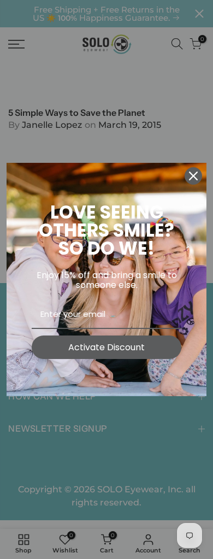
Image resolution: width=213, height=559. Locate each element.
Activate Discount (106, 347)
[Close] (193, 176)
